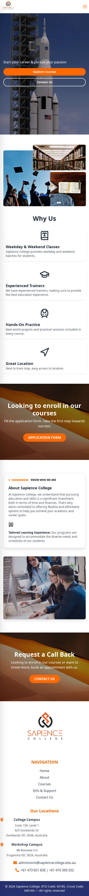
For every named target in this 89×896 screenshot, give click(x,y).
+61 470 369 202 (61, 870)
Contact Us (44, 82)
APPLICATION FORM (44, 437)
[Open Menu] (85, 6)
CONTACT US (44, 679)
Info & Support (44, 790)
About (44, 777)
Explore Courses (44, 72)
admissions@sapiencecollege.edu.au (47, 862)
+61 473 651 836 (33, 870)
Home (44, 771)
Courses (44, 784)
